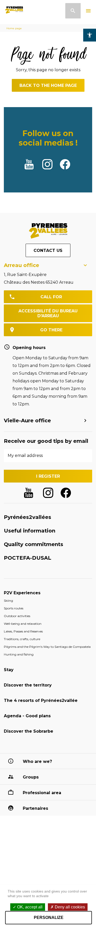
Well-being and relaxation (22, 624)
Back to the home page (48, 85)
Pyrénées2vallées (27, 517)
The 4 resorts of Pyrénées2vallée (41, 700)
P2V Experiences (22, 592)
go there (51, 329)
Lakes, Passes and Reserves (23, 631)
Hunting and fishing (19, 654)
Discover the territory (28, 685)
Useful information (29, 531)
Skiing (8, 600)
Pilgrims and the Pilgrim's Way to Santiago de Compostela (47, 647)
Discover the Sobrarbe (28, 731)
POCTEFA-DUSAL (27, 558)
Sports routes (13, 608)
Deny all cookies (69, 907)
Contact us (48, 250)
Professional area (42, 792)
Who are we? (37, 761)
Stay (9, 669)
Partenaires (35, 808)
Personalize (48, 917)
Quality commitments (33, 544)
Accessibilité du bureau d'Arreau (48, 313)
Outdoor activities (17, 616)
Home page (14, 28)
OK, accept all (29, 907)
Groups (31, 777)
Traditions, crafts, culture (22, 639)
